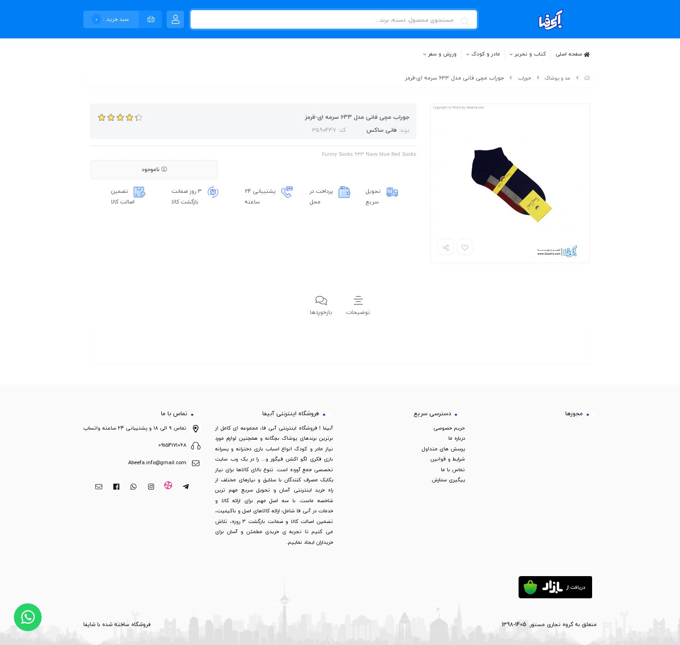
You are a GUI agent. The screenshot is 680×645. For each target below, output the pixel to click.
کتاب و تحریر (530, 54)
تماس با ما (453, 469)
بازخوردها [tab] (321, 312)
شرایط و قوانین (448, 459)
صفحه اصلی (570, 53)
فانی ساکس (381, 130)
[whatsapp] (133, 487)
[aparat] (168, 487)
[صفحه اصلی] (587, 78)
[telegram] (185, 487)
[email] (98, 487)
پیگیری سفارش (448, 479)
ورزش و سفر (442, 54)
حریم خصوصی (449, 428)
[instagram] (151, 487)
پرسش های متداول (443, 448)
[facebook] (116, 487)
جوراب (524, 78)
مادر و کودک (485, 54)
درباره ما (456, 438)
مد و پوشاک (557, 78)
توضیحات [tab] (358, 312)
